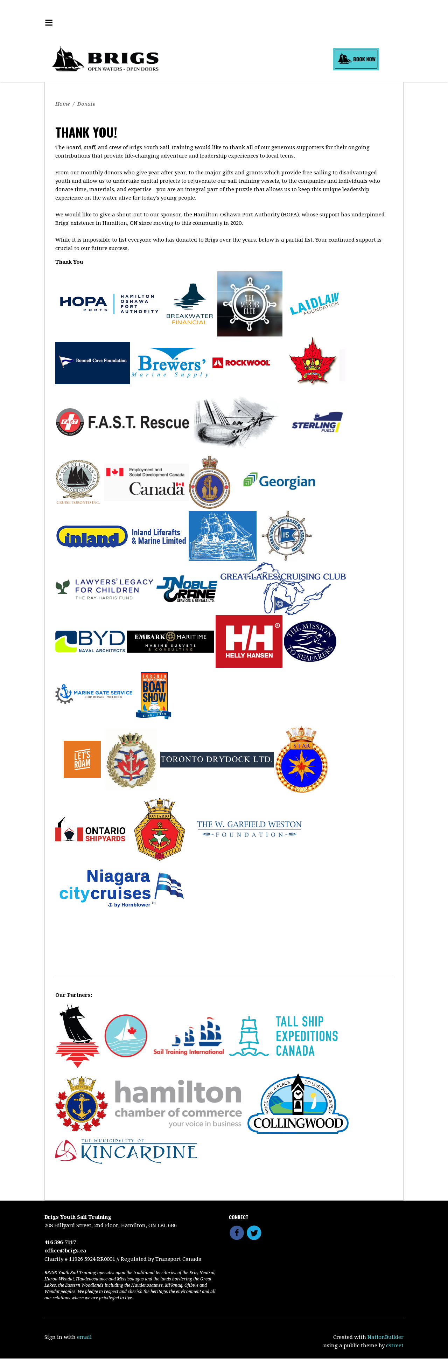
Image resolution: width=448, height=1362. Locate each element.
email (84, 1337)
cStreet (395, 1345)
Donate (86, 104)
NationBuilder (386, 1337)
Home (62, 104)
